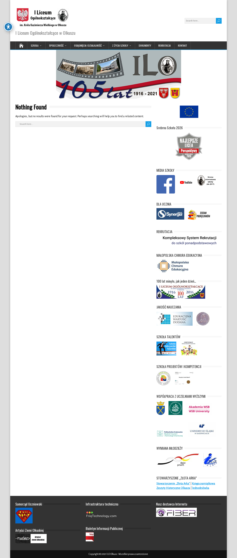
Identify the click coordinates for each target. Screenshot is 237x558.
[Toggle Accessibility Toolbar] (8, 26)
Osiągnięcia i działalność (88, 45)
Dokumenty (145, 45)
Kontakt (182, 45)
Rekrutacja (164, 45)
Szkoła (35, 45)
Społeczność (56, 45)
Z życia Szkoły (120, 45)
